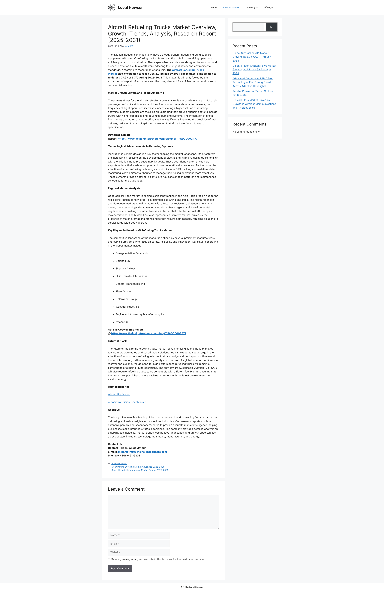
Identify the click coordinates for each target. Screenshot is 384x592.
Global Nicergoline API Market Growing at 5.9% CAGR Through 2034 (251, 57)
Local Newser (130, 7)
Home (214, 7)
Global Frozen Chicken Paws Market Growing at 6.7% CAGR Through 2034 (254, 69)
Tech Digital (251, 7)
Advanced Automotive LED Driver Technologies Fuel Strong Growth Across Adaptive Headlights (252, 82)
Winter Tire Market (119, 394)
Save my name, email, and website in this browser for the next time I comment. (159, 559)
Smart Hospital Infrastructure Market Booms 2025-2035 (139, 470)
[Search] (271, 27)
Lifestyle (268, 7)
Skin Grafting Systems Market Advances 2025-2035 (138, 466)
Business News (231, 7)
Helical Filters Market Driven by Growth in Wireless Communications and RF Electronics (254, 104)
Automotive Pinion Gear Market (127, 402)
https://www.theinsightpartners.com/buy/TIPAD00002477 (148, 333)
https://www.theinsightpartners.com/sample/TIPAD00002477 (157, 138)
